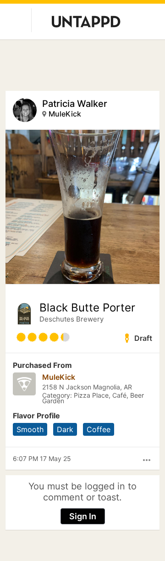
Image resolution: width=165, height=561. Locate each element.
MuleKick (65, 113)
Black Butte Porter (87, 307)
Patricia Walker (74, 103)
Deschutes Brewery (71, 319)
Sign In (82, 516)
